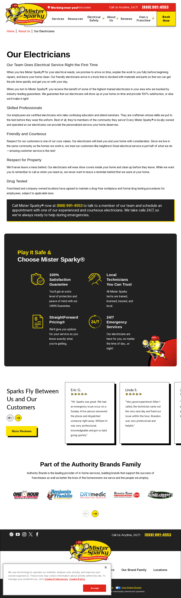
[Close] (106, 567)
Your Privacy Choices (131, 587)
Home (10, 31)
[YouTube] (18, 534)
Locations (160, 570)
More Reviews (21, 431)
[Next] (18, 418)
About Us (24, 31)
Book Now (166, 18)
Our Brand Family (133, 570)
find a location (84, 7)
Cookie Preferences (56, 579)
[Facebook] (37, 534)
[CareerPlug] (11, 534)
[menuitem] (58, 19)
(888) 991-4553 (155, 7)
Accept (95, 588)
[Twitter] (31, 534)
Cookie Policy (77, 579)
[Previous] (10, 418)
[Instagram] (24, 534)
